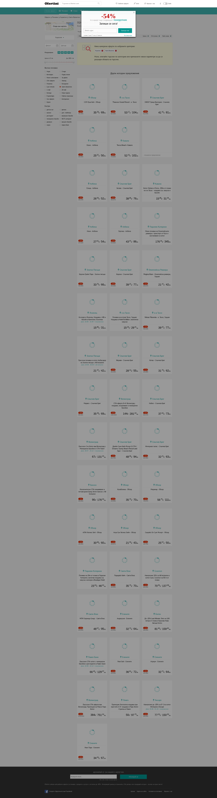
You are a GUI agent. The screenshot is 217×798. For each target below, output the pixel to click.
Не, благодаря (128, 35)
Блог (137, 3)
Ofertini (52, 3)
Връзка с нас (150, 3)
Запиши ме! (125, 31)
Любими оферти (123, 3)
